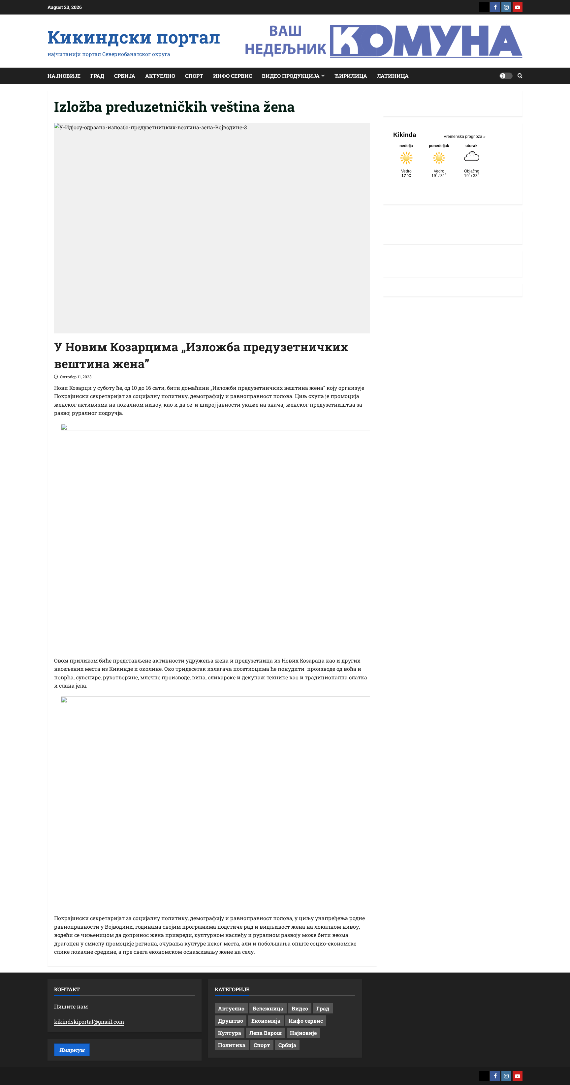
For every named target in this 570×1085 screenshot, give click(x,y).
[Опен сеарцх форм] (520, 75)
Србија (124, 75)
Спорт (194, 75)
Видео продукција (291, 75)
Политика (231, 1044)
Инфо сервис (232, 75)
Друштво (230, 1020)
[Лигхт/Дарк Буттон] (506, 76)
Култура (229, 1032)
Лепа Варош (265, 1032)
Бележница (268, 1008)
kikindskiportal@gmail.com (89, 1021)
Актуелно (160, 75)
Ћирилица (350, 75)
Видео (300, 1008)
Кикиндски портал (134, 36)
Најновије (64, 75)
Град (97, 75)
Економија (265, 1020)
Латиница (393, 75)
